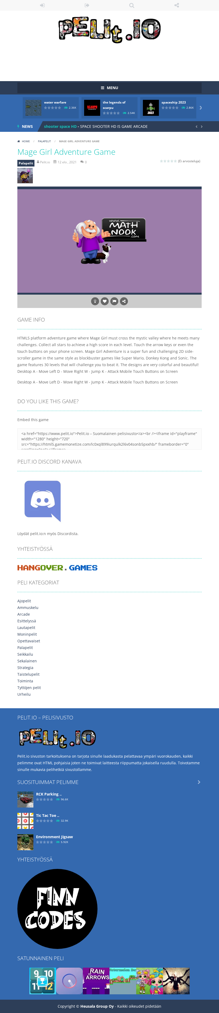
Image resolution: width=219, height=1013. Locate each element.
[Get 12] (42, 980)
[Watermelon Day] (123, 980)
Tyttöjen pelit (29, 687)
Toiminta (25, 680)
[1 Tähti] (161, 161)
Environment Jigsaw (54, 836)
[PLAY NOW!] (33, 107)
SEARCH (132, 5)
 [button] (114, 301)
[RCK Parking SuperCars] (25, 799)
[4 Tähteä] (172, 161)
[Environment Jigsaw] (25, 841)
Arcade (23, 614)
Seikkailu (25, 654)
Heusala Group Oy (97, 1006)
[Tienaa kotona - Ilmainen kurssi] (57, 908)
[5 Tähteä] (175, 161)
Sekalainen (27, 660)
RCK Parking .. (49, 794)
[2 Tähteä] (165, 161)
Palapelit (44, 141)
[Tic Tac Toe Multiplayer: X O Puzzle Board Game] (25, 820)
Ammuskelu (27, 607)
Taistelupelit (28, 674)
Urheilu (24, 694)
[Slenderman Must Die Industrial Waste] (176, 980)
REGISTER (87, 5)
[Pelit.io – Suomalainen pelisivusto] (109, 28)
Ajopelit (24, 600)
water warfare (55, 102)
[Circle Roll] (69, 980)
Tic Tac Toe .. (47, 815)
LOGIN (42, 5)
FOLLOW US (177, 5)
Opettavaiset (28, 640)
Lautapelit (26, 627)
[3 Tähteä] (168, 161)
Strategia (25, 667)
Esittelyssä (26, 620)
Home (26, 141)
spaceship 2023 (174, 102)
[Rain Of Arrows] (96, 980)
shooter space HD (60, 126)
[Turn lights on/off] (95, 301)
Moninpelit (27, 634)
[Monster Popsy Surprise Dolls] (149, 980)
